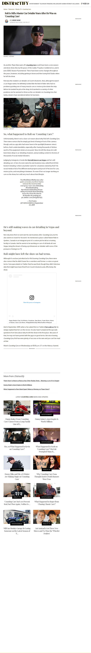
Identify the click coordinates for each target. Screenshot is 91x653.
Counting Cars (27, 9)
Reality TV (18, 9)
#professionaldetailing (29, 190)
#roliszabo (26, 195)
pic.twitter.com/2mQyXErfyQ (31, 197)
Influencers (57, 4)
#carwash (28, 192)
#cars (24, 193)
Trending (50, 4)
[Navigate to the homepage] (15, 3)
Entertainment (34, 4)
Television (43, 4)
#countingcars (36, 195)
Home (5, 9)
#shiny (23, 192)
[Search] (82, 3)
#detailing (39, 186)
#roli (32, 193)
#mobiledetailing (32, 188)
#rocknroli (37, 193)
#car (28, 193)
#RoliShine (27, 180)
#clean (40, 190)
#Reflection (35, 180)
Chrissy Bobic (16, 20)
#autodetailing (38, 192)
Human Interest (66, 4)
